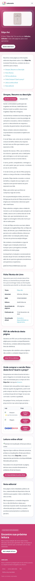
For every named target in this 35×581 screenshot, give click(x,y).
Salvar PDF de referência (12, 358)
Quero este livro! (8, 47)
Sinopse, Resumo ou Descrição (14, 69)
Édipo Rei (20, 290)
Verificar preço (25, 413)
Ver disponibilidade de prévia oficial (15, 475)
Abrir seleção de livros (9, 551)
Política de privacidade (8, 572)
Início (3, 569)
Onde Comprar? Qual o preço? (14, 79)
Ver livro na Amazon (10, 99)
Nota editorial (9, 86)
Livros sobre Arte (12, 569)
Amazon (19, 382)
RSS (21, 569)
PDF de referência (10, 76)
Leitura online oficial (11, 83)
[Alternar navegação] (32, 3)
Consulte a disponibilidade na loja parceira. (22, 320)
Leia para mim (24, 99)
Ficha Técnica (9, 73)
